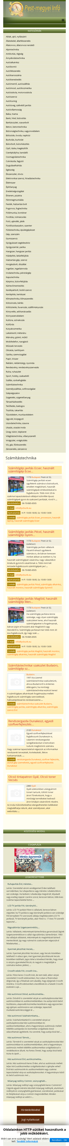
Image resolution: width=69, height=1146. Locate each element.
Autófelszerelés (13, 71)
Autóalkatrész (12, 62)
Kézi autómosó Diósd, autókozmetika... (26, 994)
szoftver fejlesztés (50, 759)
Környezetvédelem (15, 315)
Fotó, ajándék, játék (15, 221)
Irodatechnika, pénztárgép (18, 272)
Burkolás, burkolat (14, 139)
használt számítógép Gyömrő (38, 587)
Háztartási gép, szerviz (16, 260)
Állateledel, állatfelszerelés (18, 40)
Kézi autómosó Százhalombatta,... (24, 1015)
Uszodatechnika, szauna (17, 423)
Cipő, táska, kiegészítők (17, 148)
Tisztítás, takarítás (14, 410)
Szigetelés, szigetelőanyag (18, 397)
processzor (46, 517)
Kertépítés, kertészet (16, 294)
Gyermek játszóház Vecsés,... (21, 949)
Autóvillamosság (14, 109)
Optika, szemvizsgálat (16, 354)
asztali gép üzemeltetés (18, 762)
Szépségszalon (13, 393)
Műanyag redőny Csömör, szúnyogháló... (27, 1080)
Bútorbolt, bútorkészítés (17, 144)
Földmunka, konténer (16, 212)
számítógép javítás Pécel (28, 584)
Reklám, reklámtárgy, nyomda (20, 363)
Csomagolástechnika (16, 156)
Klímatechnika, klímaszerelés (19, 298)
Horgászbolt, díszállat (16, 264)
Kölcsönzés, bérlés (14, 302)
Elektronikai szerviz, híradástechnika (23, 178)
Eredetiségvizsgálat (15, 191)
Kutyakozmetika (14, 328)
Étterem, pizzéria (14, 195)
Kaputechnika (12, 277)
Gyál (33, 785)
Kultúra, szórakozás (15, 320)
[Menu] (62, 20)
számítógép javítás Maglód (29, 651)
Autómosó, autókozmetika (18, 88)
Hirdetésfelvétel (30, 1110)
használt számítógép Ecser (26, 520)
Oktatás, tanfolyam (15, 350)
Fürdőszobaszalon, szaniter (19, 225)
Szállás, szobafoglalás (16, 380)
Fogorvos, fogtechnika (16, 208)
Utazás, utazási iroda (16, 427)
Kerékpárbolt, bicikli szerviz (19, 290)
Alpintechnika (12, 49)
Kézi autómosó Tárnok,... (19, 1037)
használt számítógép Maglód (42, 654)
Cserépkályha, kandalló (17, 152)
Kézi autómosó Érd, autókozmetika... (25, 1059)
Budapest (36, 477)
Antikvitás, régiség (14, 53)
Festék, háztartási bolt (16, 204)
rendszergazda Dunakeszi (29, 759)
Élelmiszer (10, 182)
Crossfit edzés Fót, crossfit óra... (23, 970)
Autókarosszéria (13, 75)
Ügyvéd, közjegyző (15, 418)
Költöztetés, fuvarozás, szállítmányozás (24, 307)
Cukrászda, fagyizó (15, 161)
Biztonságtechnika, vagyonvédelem (23, 131)
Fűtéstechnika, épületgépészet (20, 229)
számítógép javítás (16, 706)
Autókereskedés (13, 79)
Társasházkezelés (14, 401)
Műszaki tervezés (14, 345)
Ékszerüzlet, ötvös (14, 174)
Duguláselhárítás (14, 165)
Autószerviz (11, 96)
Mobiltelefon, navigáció (17, 341)
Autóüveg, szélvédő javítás (18, 105)
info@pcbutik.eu (23, 508)
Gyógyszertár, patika (16, 247)
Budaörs (30, 674)
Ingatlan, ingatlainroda (16, 268)
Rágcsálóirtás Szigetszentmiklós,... (23, 927)
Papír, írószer (12, 358)
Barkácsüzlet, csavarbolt (17, 122)
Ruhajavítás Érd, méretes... (20, 884)
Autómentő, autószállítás (18, 83)
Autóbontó (11, 66)
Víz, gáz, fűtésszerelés (16, 444)
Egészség (10, 169)
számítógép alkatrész (51, 584)
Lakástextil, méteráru (16, 333)
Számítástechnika (14, 384)
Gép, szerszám (13, 234)
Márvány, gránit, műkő (16, 337)
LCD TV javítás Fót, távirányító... (22, 905)
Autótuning (11, 101)
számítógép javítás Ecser (28, 517)
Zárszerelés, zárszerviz (16, 449)
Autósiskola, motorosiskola (19, 92)
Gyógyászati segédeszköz (18, 242)
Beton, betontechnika (16, 126)
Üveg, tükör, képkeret (16, 431)
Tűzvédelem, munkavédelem (19, 414)
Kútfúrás (10, 324)
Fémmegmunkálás (15, 199)
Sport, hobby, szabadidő (17, 376)
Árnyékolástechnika (15, 58)
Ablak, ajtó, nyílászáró (16, 36)
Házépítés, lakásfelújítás (17, 255)
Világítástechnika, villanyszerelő (21, 436)
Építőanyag (11, 187)
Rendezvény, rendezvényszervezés (22, 367)
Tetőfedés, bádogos (15, 406)
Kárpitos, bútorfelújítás (17, 281)
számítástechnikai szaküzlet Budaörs (34, 703)
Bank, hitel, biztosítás (16, 118)
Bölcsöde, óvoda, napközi (18, 135)
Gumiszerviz (11, 238)
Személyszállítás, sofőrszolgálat (20, 388)
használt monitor (15, 587)
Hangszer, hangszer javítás (18, 251)
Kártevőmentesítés (15, 285)
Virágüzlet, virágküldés (16, 440)
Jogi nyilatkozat (30, 1119)
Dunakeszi (36, 730)
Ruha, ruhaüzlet (13, 371)
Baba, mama (12, 113)
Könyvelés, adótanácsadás (18, 311)
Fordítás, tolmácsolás (16, 217)
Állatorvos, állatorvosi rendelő (20, 45)
